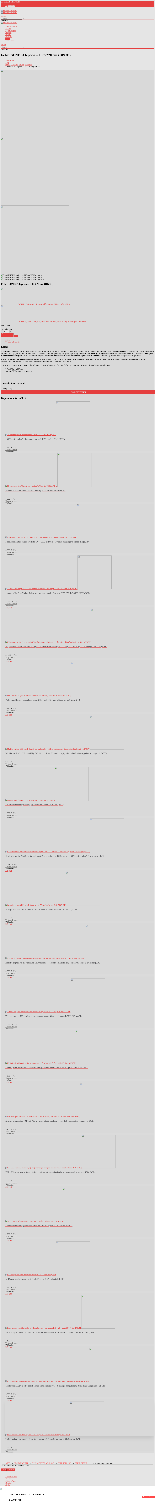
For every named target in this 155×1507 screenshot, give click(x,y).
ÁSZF (7, 1463)
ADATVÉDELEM (21, 1463)
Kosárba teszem (148, 1497)
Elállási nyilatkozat (43, 1463)
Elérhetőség (64, 1463)
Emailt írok (81, 1463)
